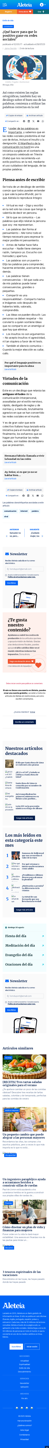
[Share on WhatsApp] (43, 121)
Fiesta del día (15, 936)
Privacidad (24, 1439)
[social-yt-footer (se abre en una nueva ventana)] (17, 1408)
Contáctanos (24, 1435)
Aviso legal (24, 1430)
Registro (8, 11)
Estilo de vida (8, 20)
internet (24, 511)
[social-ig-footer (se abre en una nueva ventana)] (32, 1408)
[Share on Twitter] (33, 121)
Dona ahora (23, 11)
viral (6, 516)
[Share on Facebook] (24, 121)
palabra (35, 511)
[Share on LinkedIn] (29, 121)
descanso (9, 1248)
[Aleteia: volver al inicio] (24, 5)
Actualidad (24, 1361)
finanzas (8, 1203)
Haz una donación (25, 1421)
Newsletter (24, 1383)
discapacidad (10, 1155)
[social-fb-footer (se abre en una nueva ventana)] (22, 1408)
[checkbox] (6, 575)
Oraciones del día (19, 964)
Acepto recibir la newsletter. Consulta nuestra (23, 576)
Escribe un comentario (24, 722)
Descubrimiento (24, 1372)
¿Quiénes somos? (24, 1425)
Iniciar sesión (32, 1346)
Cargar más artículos (24, 818)
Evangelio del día (19, 955)
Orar (39, 11)
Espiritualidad (24, 1364)
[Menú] (8, 4)
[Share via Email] (38, 121)
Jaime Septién (10, 48)
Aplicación (24, 1387)
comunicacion (10, 511)
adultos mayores (12, 1110)
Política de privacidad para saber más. (22, 577)
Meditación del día (20, 946)
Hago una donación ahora (20, 661)
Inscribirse (11, 583)
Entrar (32, 712)
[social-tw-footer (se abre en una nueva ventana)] (27, 1408)
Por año (24, 1398)
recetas (8, 1058)
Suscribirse (16, 1346)
